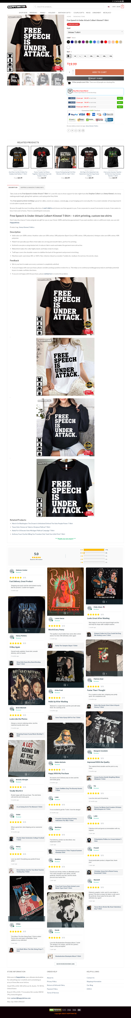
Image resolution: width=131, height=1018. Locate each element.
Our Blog (90, 985)
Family (42, 12)
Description (13, 187)
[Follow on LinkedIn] (123, 1)
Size (68, 52)
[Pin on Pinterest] (79, 130)
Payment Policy (52, 989)
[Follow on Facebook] (113, 1)
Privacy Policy (52, 981)
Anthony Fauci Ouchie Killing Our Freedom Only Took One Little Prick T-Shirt (38, 534)
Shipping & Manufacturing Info (32, 187)
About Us (50, 978)
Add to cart (99, 72)
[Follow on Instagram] (115, 1)
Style (69, 28)
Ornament (96, 12)
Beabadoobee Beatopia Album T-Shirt (68, 956)
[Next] (60, 43)
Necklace (107, 12)
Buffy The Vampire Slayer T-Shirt (66, 645)
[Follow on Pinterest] (121, 1)
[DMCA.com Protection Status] (55, 1010)
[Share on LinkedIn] (83, 130)
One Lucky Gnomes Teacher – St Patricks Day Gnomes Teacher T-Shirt (113, 174)
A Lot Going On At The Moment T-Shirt (29, 807)
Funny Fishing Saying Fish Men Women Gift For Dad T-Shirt (65, 173)
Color (69, 37)
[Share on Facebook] (68, 130)
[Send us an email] (119, 1)
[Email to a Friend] (76, 130)
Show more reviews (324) (65, 964)
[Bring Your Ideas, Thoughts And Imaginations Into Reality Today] (17, 7)
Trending (33, 12)
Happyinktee (14, 223)
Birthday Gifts (64, 12)
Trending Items (79, 16)
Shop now (23, 12)
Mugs (88, 12)
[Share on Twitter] (72, 130)
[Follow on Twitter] (117, 1)
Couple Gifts (79, 12)
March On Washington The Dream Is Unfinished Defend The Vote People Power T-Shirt (42, 523)
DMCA (89, 989)
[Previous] (10, 43)
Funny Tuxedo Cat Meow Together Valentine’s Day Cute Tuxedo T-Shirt (41, 174)
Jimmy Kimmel (89, 126)
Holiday (51, 12)
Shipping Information (94, 981)
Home (69, 16)
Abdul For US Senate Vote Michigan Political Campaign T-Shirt (33, 530)
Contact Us (90, 978)
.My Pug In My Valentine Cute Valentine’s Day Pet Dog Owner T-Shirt (89, 174)
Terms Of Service (53, 993)
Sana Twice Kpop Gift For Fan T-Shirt (67, 717)
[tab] (13, 187)
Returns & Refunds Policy (56, 985)
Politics (96, 126)
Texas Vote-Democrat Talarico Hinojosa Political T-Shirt (31, 527)
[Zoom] (10, 69)
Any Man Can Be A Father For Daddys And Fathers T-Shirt (18, 173)
